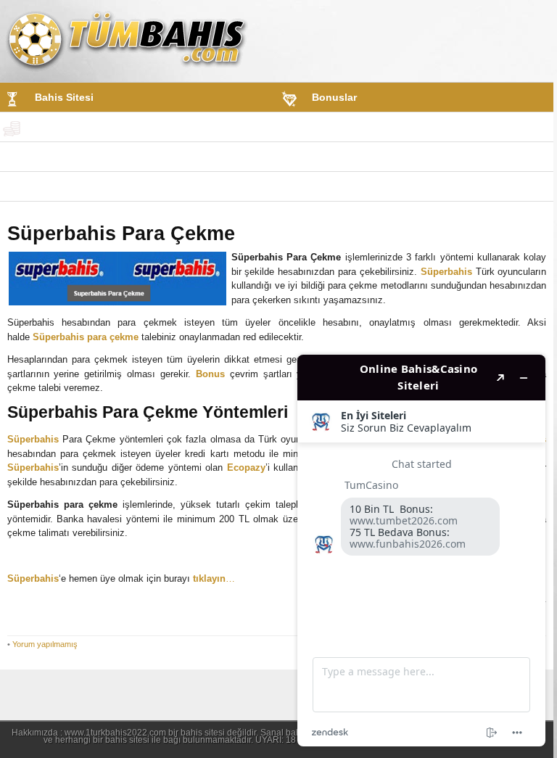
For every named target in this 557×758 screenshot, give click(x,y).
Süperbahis (446, 271)
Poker (49, 186)
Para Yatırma (65, 127)
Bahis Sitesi (64, 97)
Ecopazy (246, 467)
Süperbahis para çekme (86, 336)
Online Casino (70, 156)
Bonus (210, 373)
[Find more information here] (421, 550)
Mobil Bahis (341, 127)
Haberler (332, 186)
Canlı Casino (340, 156)
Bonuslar (334, 97)
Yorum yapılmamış (45, 644)
